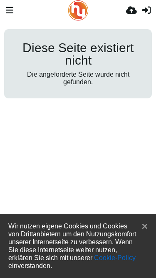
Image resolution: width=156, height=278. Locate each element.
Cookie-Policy (115, 257)
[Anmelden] (146, 10)
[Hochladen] (131, 10)
